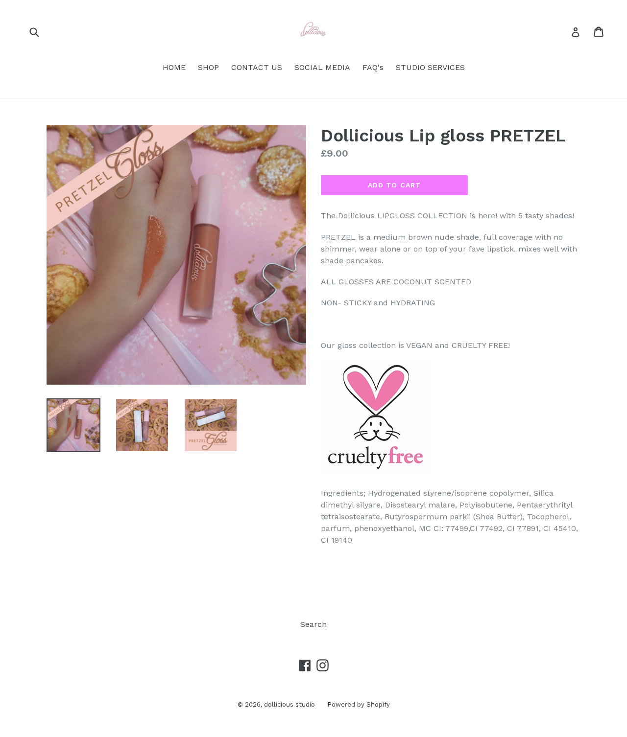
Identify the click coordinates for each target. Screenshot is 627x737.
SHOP (208, 67)
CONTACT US (256, 67)
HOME (174, 67)
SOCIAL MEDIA (322, 67)
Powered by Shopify (358, 704)
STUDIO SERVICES (430, 67)
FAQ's (373, 67)
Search (313, 624)
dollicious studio (289, 704)
